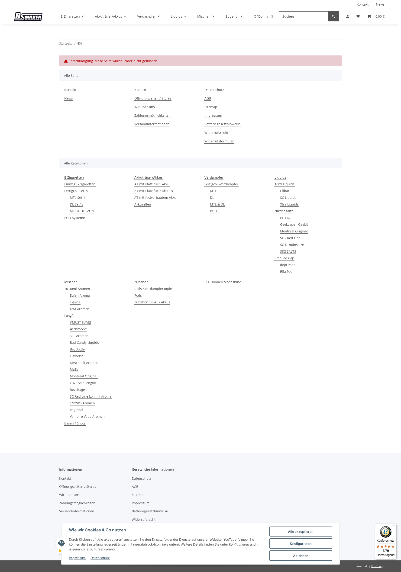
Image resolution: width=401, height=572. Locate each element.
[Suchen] (333, 16)
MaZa (74, 369)
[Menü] (393, 526)
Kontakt (363, 4)
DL (212, 197)
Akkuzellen (142, 204)
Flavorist (76, 356)
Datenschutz (100, 558)
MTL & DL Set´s (82, 211)
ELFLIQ (285, 217)
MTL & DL (217, 204)
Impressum (77, 558)
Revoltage (77, 389)
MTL (213, 191)
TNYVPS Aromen (82, 403)
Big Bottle (77, 349)
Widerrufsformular (219, 141)
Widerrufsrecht (216, 132)
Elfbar (284, 191)
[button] (348, 16)
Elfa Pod (286, 271)
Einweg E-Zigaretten (79, 184)
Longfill (69, 315)
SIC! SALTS (288, 251)
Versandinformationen (151, 124)
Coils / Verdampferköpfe (153, 288)
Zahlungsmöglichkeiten (152, 115)
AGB (207, 98)
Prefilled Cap (284, 258)
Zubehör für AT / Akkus (152, 302)
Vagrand (76, 410)
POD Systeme (74, 217)
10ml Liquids (284, 184)
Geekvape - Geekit (294, 224)
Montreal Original (294, 231)
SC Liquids (288, 197)
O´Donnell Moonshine (223, 282)
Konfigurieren (301, 544)
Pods (138, 295)
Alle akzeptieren (301, 531)
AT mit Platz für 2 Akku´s (153, 191)
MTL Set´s (78, 197)
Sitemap (210, 107)
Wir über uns (144, 107)
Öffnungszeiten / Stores (152, 98)
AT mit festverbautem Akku (155, 197)
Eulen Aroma (80, 295)
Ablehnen (300, 556)
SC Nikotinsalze (292, 244)
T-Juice (75, 302)
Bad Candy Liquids (84, 342)
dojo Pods (287, 265)
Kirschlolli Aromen (84, 362)
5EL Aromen (79, 336)
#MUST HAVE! (80, 322)
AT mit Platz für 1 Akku (151, 184)
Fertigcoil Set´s (76, 191)
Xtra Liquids (289, 204)
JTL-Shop (376, 566)
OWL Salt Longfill (83, 383)
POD (213, 211)
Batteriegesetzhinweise (222, 124)
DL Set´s (76, 204)
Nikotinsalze (284, 211)
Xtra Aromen (79, 309)
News (380, 4)
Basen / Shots (74, 423)
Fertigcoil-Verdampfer (221, 184)
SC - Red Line (290, 238)
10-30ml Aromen (77, 288)
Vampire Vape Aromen (87, 416)
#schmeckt (78, 329)
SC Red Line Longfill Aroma (90, 396)
